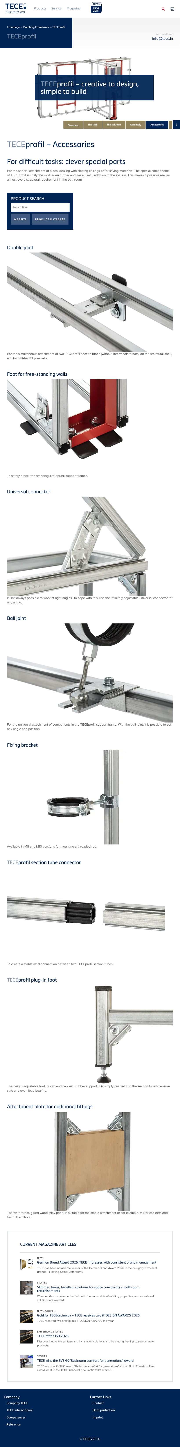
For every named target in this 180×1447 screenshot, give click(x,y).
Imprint (98, 1417)
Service (56, 8)
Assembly (135, 124)
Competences (16, 1417)
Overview (73, 125)
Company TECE (17, 1403)
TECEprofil (58, 27)
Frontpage (13, 27)
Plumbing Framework (36, 27)
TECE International (19, 1410)
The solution (114, 124)
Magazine (73, 8)
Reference (14, 1424)
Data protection (104, 1410)
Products (40, 8)
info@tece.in (162, 38)
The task (92, 124)
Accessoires (157, 124)
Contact (98, 1403)
